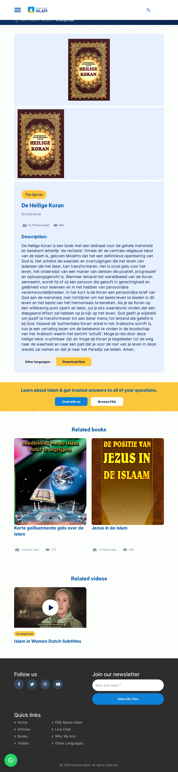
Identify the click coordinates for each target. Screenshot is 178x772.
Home (23, 20)
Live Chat (63, 729)
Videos (23, 743)
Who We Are (65, 736)
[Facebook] (19, 684)
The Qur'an (46, 20)
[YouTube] (58, 684)
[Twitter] (32, 684)
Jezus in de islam (109, 528)
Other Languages (69, 743)
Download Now (74, 362)
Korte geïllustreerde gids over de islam (49, 531)
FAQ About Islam (68, 722)
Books (33, 20)
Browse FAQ (107, 401)
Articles (24, 729)
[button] (10, 760)
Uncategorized (24, 633)
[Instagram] (45, 684)
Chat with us (71, 401)
